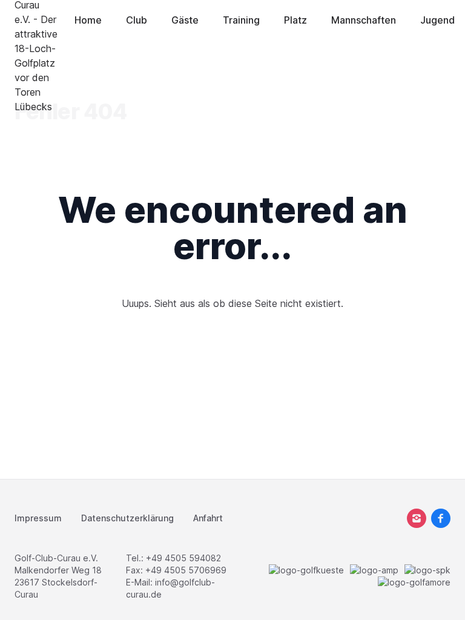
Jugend (437, 20)
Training (241, 20)
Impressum (38, 518)
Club (136, 20)
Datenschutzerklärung (127, 518)
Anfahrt (208, 518)
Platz (295, 20)
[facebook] (440, 518)
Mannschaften (363, 20)
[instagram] (416, 518)
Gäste (185, 20)
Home (88, 20)
